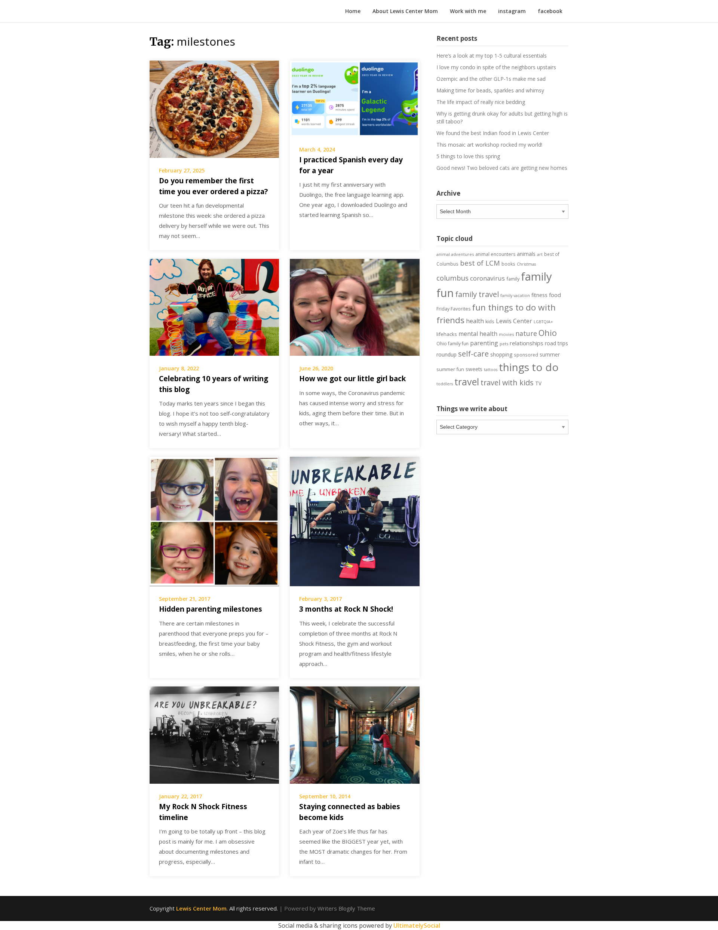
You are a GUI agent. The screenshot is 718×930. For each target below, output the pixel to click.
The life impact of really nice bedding (480, 101)
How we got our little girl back (352, 378)
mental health (477, 334)
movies (506, 334)
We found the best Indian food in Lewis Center (492, 133)
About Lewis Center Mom (405, 11)
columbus (452, 277)
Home (352, 11)
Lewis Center (514, 321)
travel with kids (507, 382)
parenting (484, 343)
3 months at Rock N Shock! (346, 609)
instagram (512, 11)
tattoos (490, 369)
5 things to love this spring (468, 156)
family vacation (515, 295)
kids (489, 321)
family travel (477, 294)
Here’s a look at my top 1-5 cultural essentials (491, 55)
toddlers (444, 383)
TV (538, 383)
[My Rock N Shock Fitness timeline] (214, 734)
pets (504, 343)
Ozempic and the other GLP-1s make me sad (491, 78)
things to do (529, 367)
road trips (556, 343)
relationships (526, 343)
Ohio (547, 332)
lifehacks (446, 334)
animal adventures (455, 254)
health (475, 321)
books (508, 264)
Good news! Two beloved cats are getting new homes (501, 167)
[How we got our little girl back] (354, 306)
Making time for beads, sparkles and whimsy (490, 90)
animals (526, 253)
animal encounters (495, 254)
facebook (550, 11)
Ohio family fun (452, 343)
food (555, 295)
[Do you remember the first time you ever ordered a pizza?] (214, 108)
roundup (446, 354)
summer (550, 354)
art (540, 254)
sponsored (526, 355)
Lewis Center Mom (201, 908)
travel (466, 381)
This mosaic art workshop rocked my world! (489, 144)
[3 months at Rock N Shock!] (354, 520)
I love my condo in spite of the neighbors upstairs (496, 67)
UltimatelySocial (416, 925)
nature (526, 333)
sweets (474, 369)
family (512, 278)
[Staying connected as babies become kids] (354, 734)
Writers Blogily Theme (346, 908)
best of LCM (480, 262)
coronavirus (487, 278)
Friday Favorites (453, 309)
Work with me (468, 11)
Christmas (526, 264)
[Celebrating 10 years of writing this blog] (214, 306)
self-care (473, 353)
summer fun (450, 369)
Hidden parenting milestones (210, 609)
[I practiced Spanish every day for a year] (354, 98)
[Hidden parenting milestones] (214, 520)
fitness (539, 295)
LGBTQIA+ (543, 321)
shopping (501, 354)
